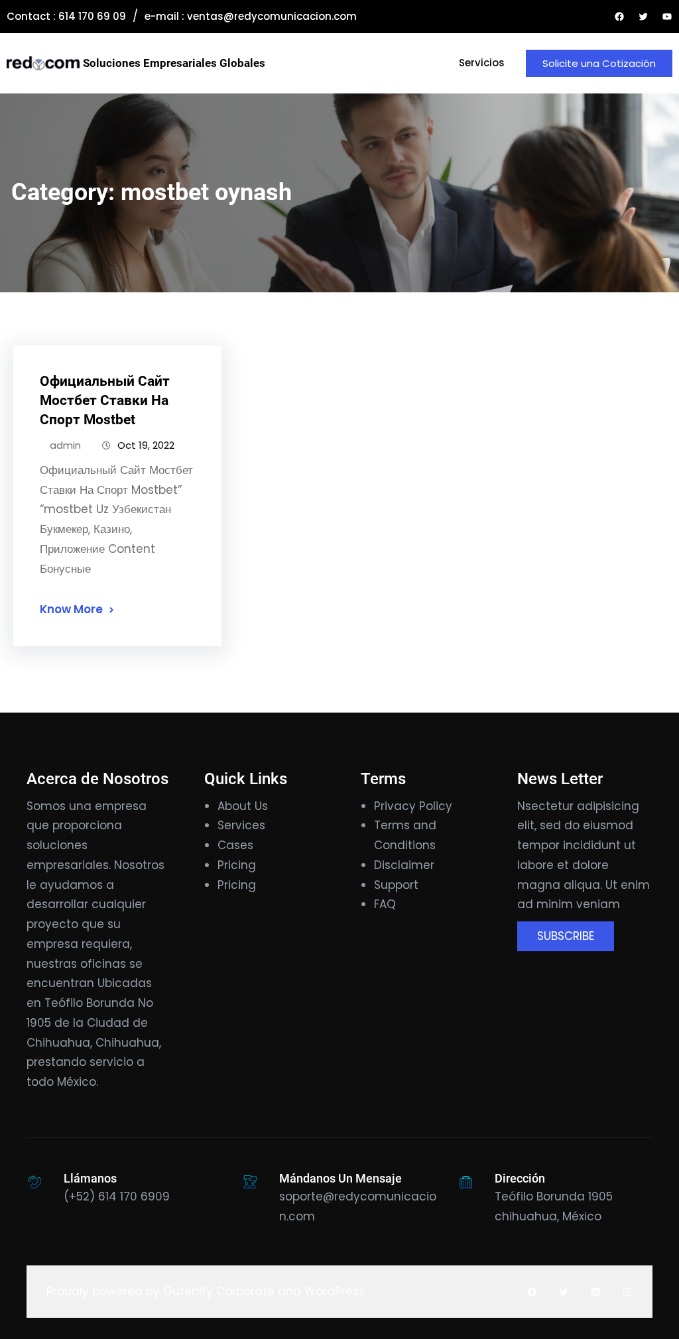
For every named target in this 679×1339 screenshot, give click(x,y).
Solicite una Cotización (599, 63)
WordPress (334, 1291)
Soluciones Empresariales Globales (174, 63)
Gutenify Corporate (219, 1291)
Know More (71, 609)
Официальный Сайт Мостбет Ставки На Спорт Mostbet (105, 400)
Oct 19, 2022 (145, 445)
